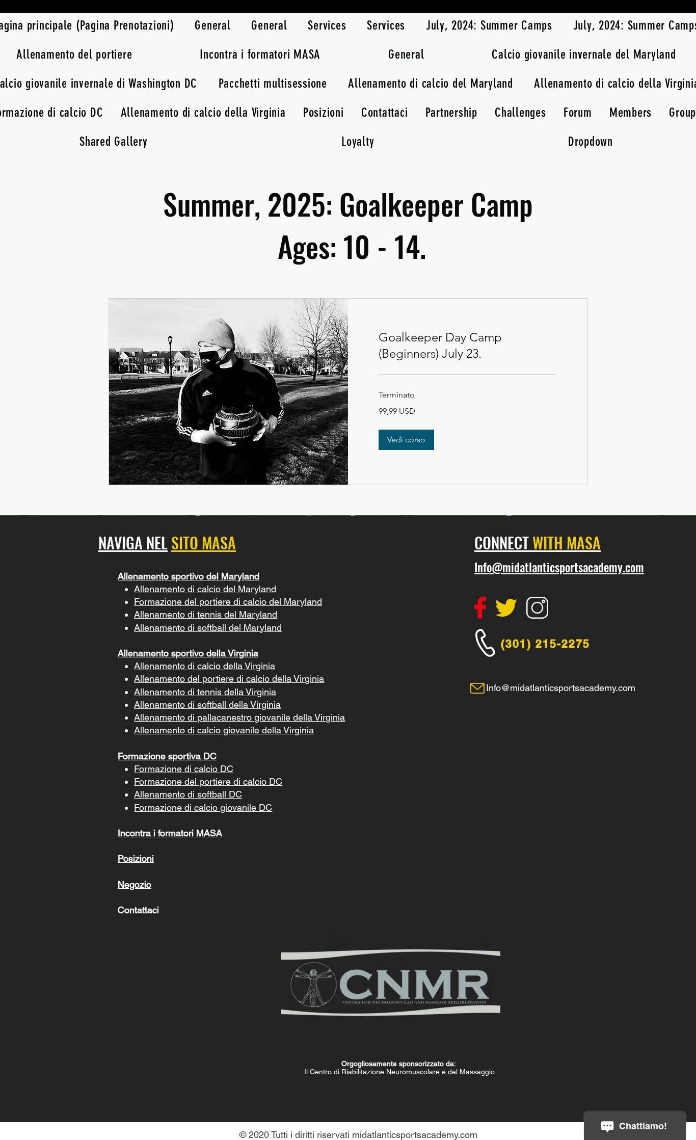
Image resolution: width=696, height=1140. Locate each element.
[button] (406, 440)
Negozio (134, 884)
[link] (467, 345)
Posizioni (136, 858)
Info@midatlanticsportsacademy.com (559, 567)
